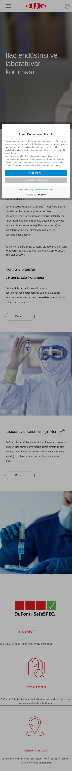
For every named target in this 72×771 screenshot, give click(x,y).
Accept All (36, 173)
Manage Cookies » (36, 180)
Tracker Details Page (43, 189)
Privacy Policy (25, 189)
